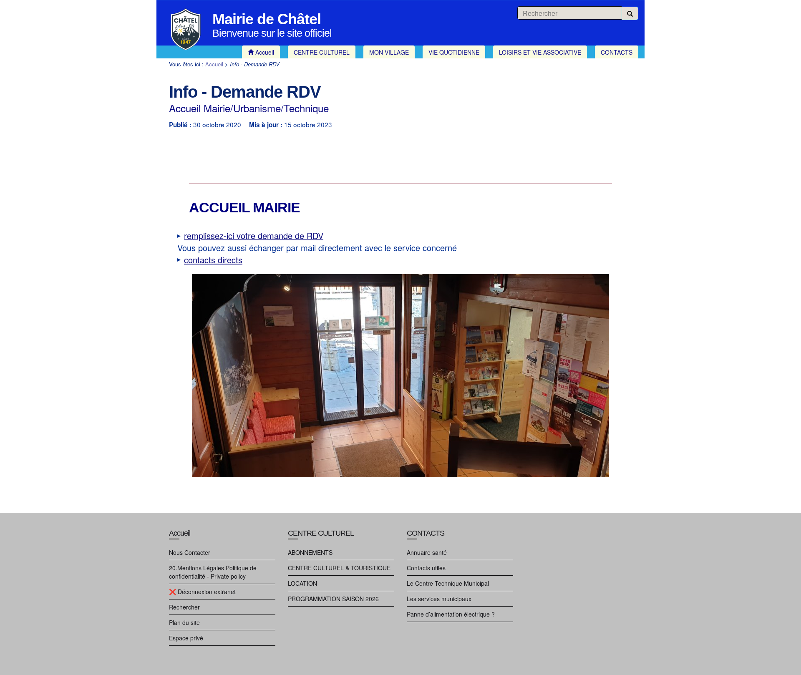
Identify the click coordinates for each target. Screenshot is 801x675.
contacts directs (213, 260)
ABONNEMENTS (310, 552)
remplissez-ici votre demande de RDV (253, 235)
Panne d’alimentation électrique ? (451, 614)
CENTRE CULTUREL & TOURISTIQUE (339, 568)
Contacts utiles (426, 568)
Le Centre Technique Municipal (448, 583)
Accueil (214, 64)
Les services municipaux (439, 598)
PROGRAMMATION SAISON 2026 (333, 598)
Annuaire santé (427, 552)
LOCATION (302, 583)
